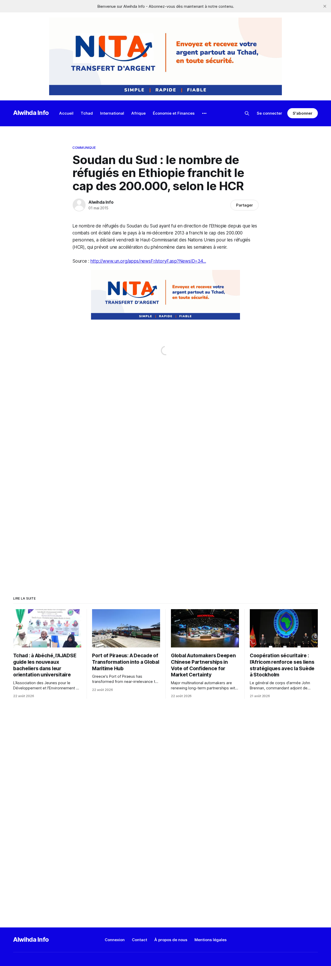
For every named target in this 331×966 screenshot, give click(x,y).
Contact (139, 939)
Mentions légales (210, 939)
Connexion (115, 939)
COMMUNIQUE (84, 147)
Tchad (87, 113)
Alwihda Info (31, 112)
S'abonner (302, 113)
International (112, 113)
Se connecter (269, 113)
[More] (204, 113)
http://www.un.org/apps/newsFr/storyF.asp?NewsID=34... (148, 261)
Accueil (66, 113)
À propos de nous (170, 939)
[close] (325, 6)
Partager (244, 205)
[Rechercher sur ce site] (247, 113)
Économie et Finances (173, 113)
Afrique (138, 113)
